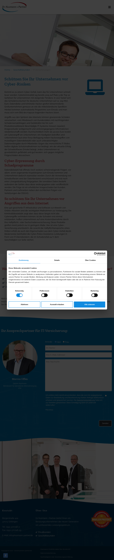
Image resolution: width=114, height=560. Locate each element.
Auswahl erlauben (57, 304)
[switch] (44, 295)
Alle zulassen (89, 304)
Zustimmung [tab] (24, 260)
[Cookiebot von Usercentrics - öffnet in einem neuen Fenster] (95, 254)
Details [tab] (57, 260)
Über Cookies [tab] (90, 260)
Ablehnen (24, 304)
